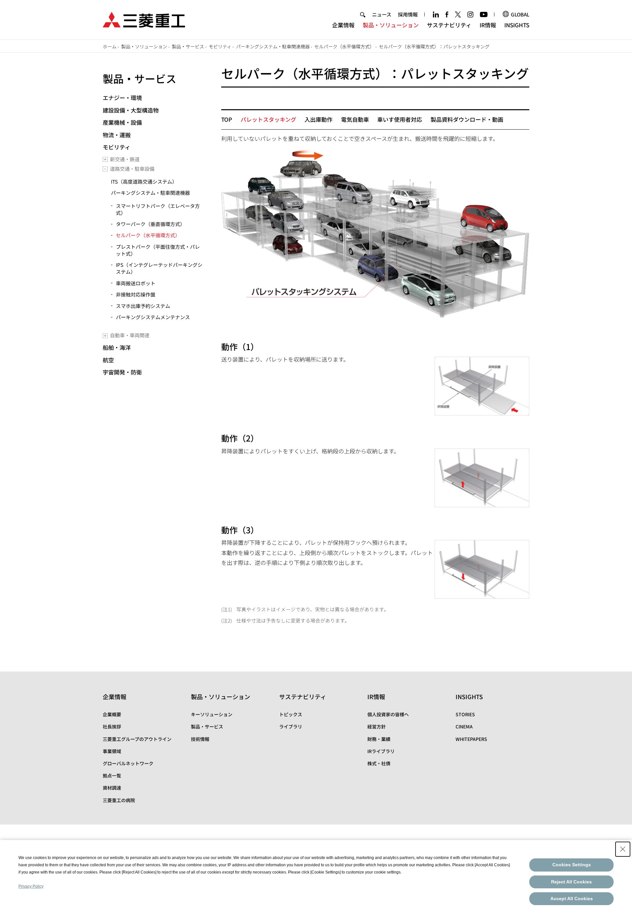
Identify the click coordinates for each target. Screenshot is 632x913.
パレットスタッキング (268, 119)
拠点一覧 (112, 775)
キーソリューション (211, 714)
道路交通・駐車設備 (132, 168)
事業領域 (112, 751)
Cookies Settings (571, 864)
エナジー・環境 (122, 97)
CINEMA (464, 726)
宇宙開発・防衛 (122, 372)
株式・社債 (378, 763)
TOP (226, 119)
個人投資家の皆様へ (388, 714)
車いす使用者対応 (399, 119)
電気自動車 (355, 119)
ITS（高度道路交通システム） (144, 181)
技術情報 (200, 739)
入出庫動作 (318, 119)
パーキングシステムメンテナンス (153, 317)
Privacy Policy (30, 886)
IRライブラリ (381, 751)
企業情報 (343, 25)
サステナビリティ (449, 25)
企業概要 (112, 714)
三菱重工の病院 (119, 800)
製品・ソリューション (391, 25)
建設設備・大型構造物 (131, 110)
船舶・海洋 (117, 347)
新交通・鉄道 (125, 159)
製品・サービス (188, 46)
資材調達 (112, 787)
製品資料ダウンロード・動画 (467, 119)
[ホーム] (144, 19)
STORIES (465, 714)
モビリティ (220, 46)
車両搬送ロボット (135, 283)
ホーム (110, 46)
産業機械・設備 (122, 122)
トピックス (290, 714)
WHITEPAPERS (471, 739)
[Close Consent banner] (623, 849)
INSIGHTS (516, 25)
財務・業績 (378, 739)
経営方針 (376, 726)
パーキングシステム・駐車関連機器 (273, 46)
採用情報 (408, 14)
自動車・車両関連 (129, 335)
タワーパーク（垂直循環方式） (150, 223)
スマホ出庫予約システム (143, 305)
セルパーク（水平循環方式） (344, 46)
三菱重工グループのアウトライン (137, 739)
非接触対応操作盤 (135, 294)
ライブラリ (290, 726)
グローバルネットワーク (128, 763)
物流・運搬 (117, 135)
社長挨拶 (112, 726)
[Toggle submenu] (105, 159)
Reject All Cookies (571, 881)
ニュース (381, 14)
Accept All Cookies (571, 898)
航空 (108, 360)
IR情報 (488, 25)
